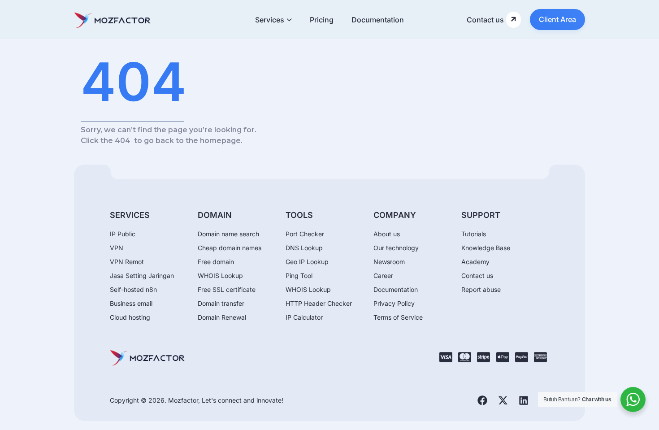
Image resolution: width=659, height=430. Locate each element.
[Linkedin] (524, 400)
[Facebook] (482, 400)
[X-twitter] (503, 400)
